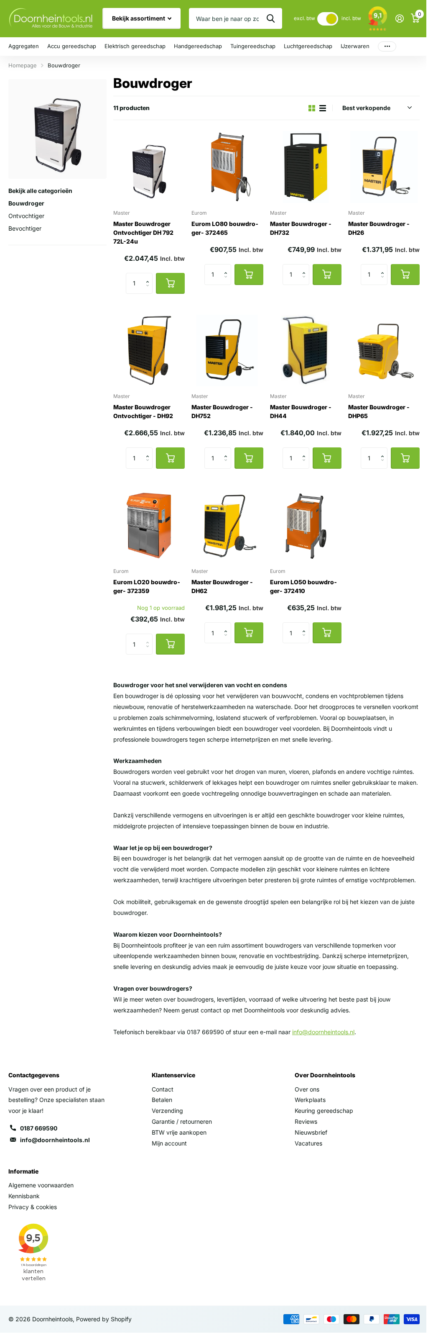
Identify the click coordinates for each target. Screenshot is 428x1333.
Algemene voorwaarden (41, 1185)
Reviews (306, 1121)
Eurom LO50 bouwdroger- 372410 (303, 586)
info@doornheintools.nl (55, 1139)
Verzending (167, 1110)
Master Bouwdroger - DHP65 (379, 411)
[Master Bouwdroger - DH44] (305, 350)
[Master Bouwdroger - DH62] (227, 525)
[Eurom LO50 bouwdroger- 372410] (305, 525)
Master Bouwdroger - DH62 (222, 586)
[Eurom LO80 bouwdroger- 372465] (227, 167)
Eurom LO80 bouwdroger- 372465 (224, 228)
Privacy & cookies (32, 1206)
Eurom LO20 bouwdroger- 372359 (146, 586)
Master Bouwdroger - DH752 (222, 411)
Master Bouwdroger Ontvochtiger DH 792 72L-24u (143, 232)
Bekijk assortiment (139, 18)
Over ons (307, 1089)
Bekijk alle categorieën (40, 190)
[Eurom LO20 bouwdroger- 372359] (149, 525)
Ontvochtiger (26, 215)
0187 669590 (38, 1128)
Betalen (162, 1099)
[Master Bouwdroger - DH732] (305, 167)
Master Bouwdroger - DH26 (379, 228)
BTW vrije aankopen (179, 1132)
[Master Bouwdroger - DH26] (384, 167)
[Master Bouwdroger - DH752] (227, 350)
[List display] (322, 108)
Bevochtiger (24, 228)
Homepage (22, 65)
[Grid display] (311, 108)
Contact (162, 1089)
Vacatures (308, 1143)
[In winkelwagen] (170, 283)
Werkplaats (310, 1099)
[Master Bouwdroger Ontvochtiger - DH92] (149, 350)
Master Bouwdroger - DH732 (300, 228)
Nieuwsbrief (311, 1132)
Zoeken (270, 18)
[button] (149, 276)
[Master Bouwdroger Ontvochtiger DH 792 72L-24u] (149, 167)
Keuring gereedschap (324, 1110)
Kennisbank (24, 1195)
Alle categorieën (23, 46)
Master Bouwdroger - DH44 (300, 411)
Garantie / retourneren (182, 1121)
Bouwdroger (26, 203)
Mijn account (169, 1143)
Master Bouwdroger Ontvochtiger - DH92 (143, 411)
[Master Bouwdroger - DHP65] (384, 350)
